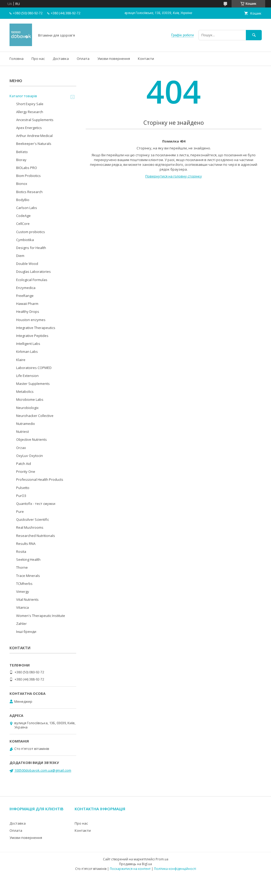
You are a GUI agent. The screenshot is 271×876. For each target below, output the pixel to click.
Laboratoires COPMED (34, 367)
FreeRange (25, 295)
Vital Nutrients (27, 599)
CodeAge (23, 215)
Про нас (38, 58)
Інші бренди (26, 631)
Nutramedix (25, 423)
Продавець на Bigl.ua (135, 864)
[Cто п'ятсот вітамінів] (21, 44)
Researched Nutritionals (35, 535)
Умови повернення (113, 58)
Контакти (146, 58)
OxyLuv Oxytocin (29, 455)
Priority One (25, 471)
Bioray (21, 159)
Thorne (22, 567)
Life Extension (27, 375)
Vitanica (22, 607)
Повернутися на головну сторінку (173, 176)
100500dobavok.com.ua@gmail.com (42, 770)
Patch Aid (23, 463)
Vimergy (22, 591)
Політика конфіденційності (175, 868)
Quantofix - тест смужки (35, 503)
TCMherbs (24, 583)
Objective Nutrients (31, 439)
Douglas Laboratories (33, 271)
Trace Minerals (28, 575)
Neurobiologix (27, 407)
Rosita (21, 551)
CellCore (23, 223)
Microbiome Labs (29, 399)
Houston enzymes (31, 319)
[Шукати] (254, 35)
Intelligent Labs (28, 343)
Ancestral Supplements (34, 119)
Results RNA (25, 543)
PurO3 (21, 495)
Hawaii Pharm (27, 303)
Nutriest (22, 431)
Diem (20, 255)
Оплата (83, 58)
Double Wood (27, 263)
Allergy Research (29, 111)
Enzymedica (25, 287)
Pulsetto (22, 487)
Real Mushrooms (29, 527)
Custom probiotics (30, 231)
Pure (20, 511)
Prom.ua (162, 859)
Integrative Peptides (32, 335)
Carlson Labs (26, 207)
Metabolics (25, 391)
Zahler (21, 623)
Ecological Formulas (31, 279)
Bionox (21, 183)
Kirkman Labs (27, 351)
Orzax (21, 447)
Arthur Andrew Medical (34, 135)
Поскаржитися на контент (130, 868)
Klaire (20, 359)
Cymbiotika (25, 239)
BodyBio (22, 199)
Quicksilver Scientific (32, 519)
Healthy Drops (27, 311)
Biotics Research (29, 191)
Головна (17, 58)
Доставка (61, 58)
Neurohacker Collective (34, 415)
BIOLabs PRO (26, 167)
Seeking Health (28, 559)
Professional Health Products (39, 479)
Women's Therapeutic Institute (40, 615)
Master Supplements (33, 383)
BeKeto (22, 151)
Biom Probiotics (28, 175)
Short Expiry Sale (29, 103)
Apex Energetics (29, 127)
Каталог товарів (23, 96)
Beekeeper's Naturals (33, 143)
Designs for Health (31, 247)
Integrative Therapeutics (35, 327)
